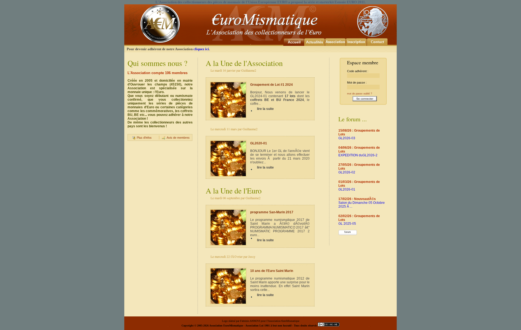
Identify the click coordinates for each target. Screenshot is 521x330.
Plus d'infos (144, 137)
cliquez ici (201, 49)
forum (347, 232)
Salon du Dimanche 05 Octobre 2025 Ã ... (361, 202)
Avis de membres (178, 137)
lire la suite (265, 109)
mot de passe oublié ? (359, 93)
